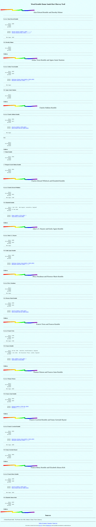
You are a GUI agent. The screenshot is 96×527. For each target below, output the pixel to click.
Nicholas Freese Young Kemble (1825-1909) (23, 79)
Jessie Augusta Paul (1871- (21, 32)
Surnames (49, 523)
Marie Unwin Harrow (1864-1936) (20, 128)
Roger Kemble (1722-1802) (18, 215)
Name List (55, 523)
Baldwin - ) (18, 407)
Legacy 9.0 (40, 525)
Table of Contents (43, 523)
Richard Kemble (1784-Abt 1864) (20, 406)
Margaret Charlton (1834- (20, 80)
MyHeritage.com (48, 525)
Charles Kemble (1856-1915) (19, 127)
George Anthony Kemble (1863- (21, 31)
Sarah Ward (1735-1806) (18, 216)
